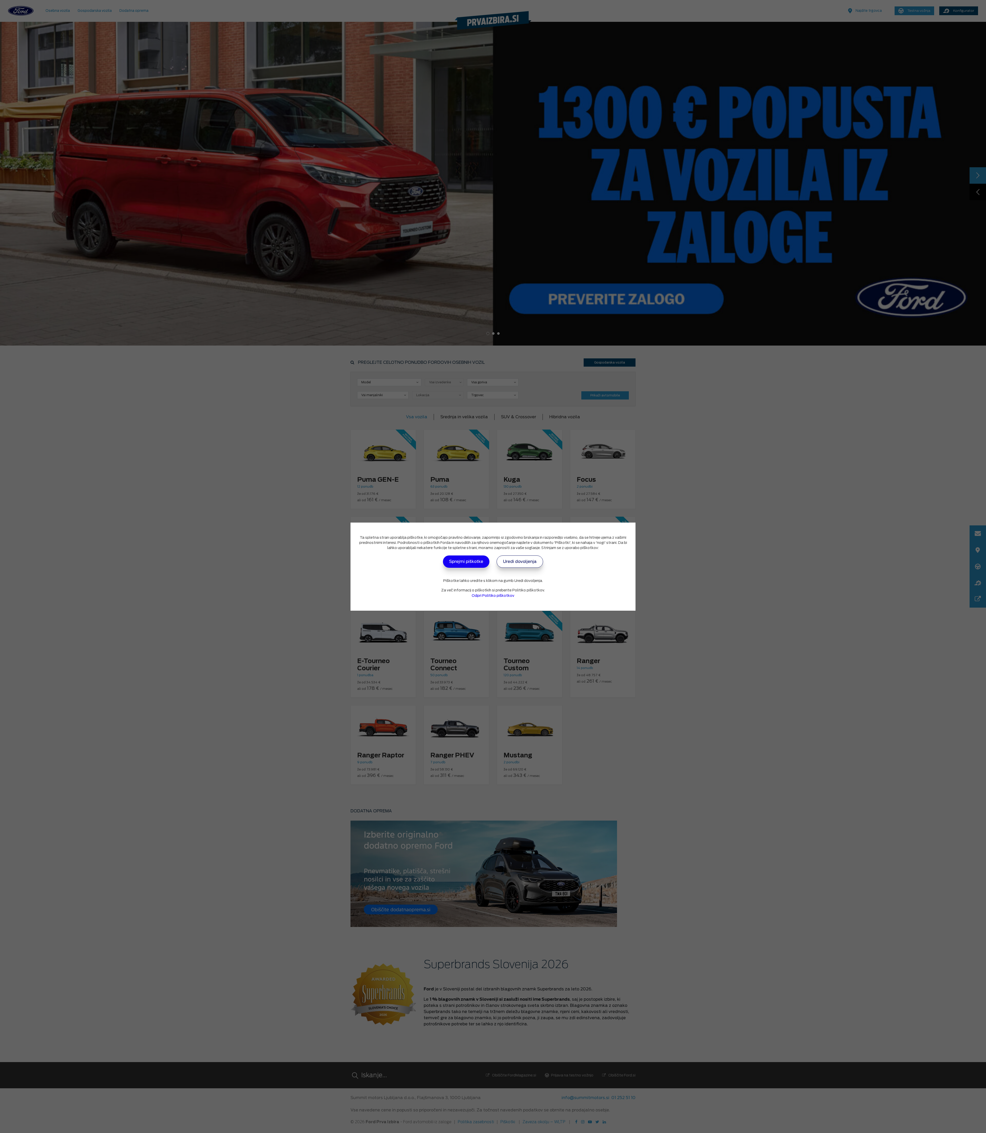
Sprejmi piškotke (466, 561)
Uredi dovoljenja (520, 561)
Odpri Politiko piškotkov (493, 595)
